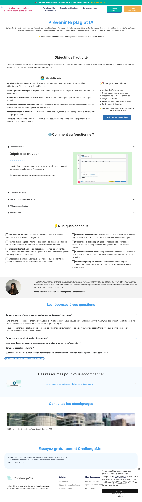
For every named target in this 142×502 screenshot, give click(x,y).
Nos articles (90, 488)
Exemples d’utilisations (69, 8)
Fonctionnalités (49, 8)
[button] (6, 383)
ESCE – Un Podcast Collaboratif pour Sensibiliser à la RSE (29, 429)
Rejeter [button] (120, 496)
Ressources (49, 11)
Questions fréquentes (94, 485)
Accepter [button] (120, 491)
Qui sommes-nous (90, 8)
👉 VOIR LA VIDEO (99, 2)
